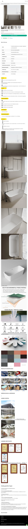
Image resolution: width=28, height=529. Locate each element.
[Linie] (3, 38)
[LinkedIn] (11, 38)
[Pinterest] (8, 38)
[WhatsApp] (6, 38)
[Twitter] (5, 38)
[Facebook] (1, 38)
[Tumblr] (10, 38)
